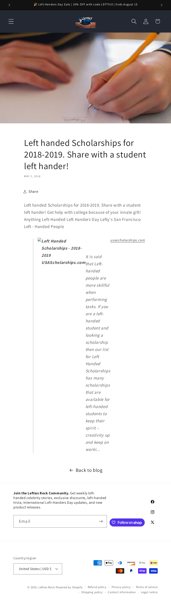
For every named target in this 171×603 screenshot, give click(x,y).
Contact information (122, 592)
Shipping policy (92, 592)
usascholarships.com (127, 240)
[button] (11, 21)
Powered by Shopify (69, 587)
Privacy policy (121, 587)
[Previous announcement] (9, 5)
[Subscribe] (101, 521)
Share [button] (33, 191)
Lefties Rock (47, 587)
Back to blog (89, 470)
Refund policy (97, 587)
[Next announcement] (162, 5)
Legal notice (149, 592)
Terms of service (147, 587)
